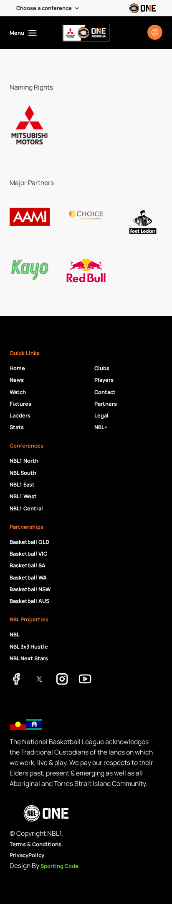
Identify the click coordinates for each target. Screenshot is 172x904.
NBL (15, 634)
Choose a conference (44, 8)
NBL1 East (22, 484)
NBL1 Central (26, 508)
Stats (17, 427)
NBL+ (100, 427)
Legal (101, 415)
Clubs (101, 368)
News (17, 380)
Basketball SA (28, 565)
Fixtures (20, 403)
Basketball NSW (30, 589)
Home (17, 368)
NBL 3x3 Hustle (29, 646)
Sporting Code (59, 866)
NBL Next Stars (29, 658)
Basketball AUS (29, 601)
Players (104, 380)
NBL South (23, 472)
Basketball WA (28, 577)
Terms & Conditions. (36, 844)
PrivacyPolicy (27, 855)
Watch (18, 392)
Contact (105, 392)
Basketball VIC (28, 553)
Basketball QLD (29, 542)
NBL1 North (24, 460)
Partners (105, 403)
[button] (48, 8)
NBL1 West (23, 496)
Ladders (20, 415)
